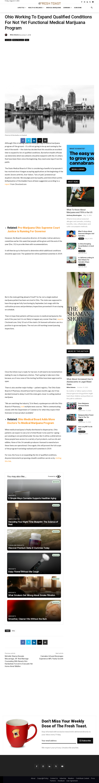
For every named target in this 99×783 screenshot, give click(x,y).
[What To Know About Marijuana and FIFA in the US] (80, 197)
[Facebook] (23, 140)
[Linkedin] (34, 140)
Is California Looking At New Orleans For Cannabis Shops (86, 260)
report (7, 184)
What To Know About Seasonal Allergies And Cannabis (86, 234)
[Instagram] (43, 766)
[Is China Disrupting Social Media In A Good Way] (71, 246)
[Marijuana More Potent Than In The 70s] (71, 417)
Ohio (13, 631)
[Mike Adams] (6, 35)
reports (60, 319)
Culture (69, 206)
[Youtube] (62, 766)
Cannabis (8, 40)
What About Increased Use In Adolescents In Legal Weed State (80, 382)
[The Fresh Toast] (49, 3)
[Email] (39, 140)
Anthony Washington (74, 215)
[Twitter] (28, 140)
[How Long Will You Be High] (71, 429)
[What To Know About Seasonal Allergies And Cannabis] (71, 233)
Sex (80, 408)
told (22, 406)
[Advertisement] (49, 63)
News (26, 40)
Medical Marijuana (18, 40)
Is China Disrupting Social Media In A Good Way (86, 246)
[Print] (45, 140)
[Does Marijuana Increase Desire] (71, 405)
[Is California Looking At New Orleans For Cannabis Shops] (71, 260)
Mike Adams (14, 35)
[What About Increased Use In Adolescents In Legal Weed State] (80, 366)
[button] (91, 7)
